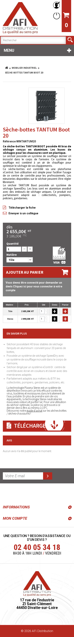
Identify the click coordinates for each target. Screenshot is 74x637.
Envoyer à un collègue (23, 213)
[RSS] (6, 493)
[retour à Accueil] (8, 68)
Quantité (12, 243)
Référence (9, 141)
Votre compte (56, 5)
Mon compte (15, 518)
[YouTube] (15, 493)
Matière (12, 254)
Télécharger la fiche (22, 207)
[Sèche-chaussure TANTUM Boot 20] (46, 106)
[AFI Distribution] (20, 18)
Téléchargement (37, 425)
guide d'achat (34, 410)
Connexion (56, 15)
